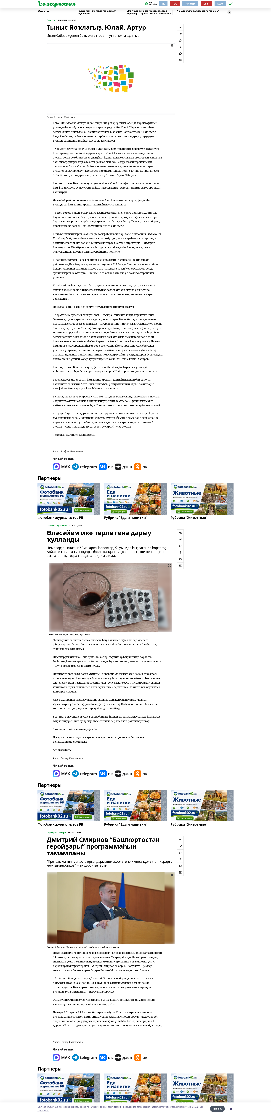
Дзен (206, 3)
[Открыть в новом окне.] (61, 466)
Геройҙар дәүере (56, 832)
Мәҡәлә (43, 11)
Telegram (190, 3)
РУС (175, 3)
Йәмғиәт (52, 20)
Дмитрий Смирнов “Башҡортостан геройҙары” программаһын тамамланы (149, 12)
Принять (217, 1108)
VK (163, 3)
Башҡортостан (56, 3)
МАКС (220, 3)
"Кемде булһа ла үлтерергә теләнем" (197, 11)
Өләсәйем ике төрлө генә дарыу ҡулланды (97, 12)
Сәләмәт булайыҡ (57, 525)
